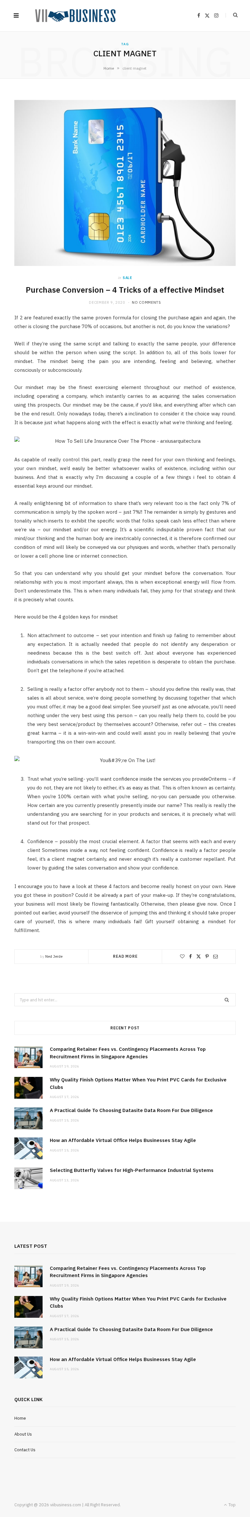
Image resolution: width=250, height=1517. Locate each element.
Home (109, 68)
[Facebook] (190, 956)
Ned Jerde (53, 956)
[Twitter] (198, 956)
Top (232, 1505)
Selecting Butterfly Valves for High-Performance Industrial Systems (132, 1170)
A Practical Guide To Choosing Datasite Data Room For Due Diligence (131, 1110)
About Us (23, 1434)
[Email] (215, 956)
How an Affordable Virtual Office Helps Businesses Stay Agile (123, 1140)
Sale (127, 277)
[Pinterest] (207, 956)
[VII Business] (75, 15)
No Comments (146, 302)
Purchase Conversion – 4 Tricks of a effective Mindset (125, 290)
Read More (125, 956)
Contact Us (24, 1450)
